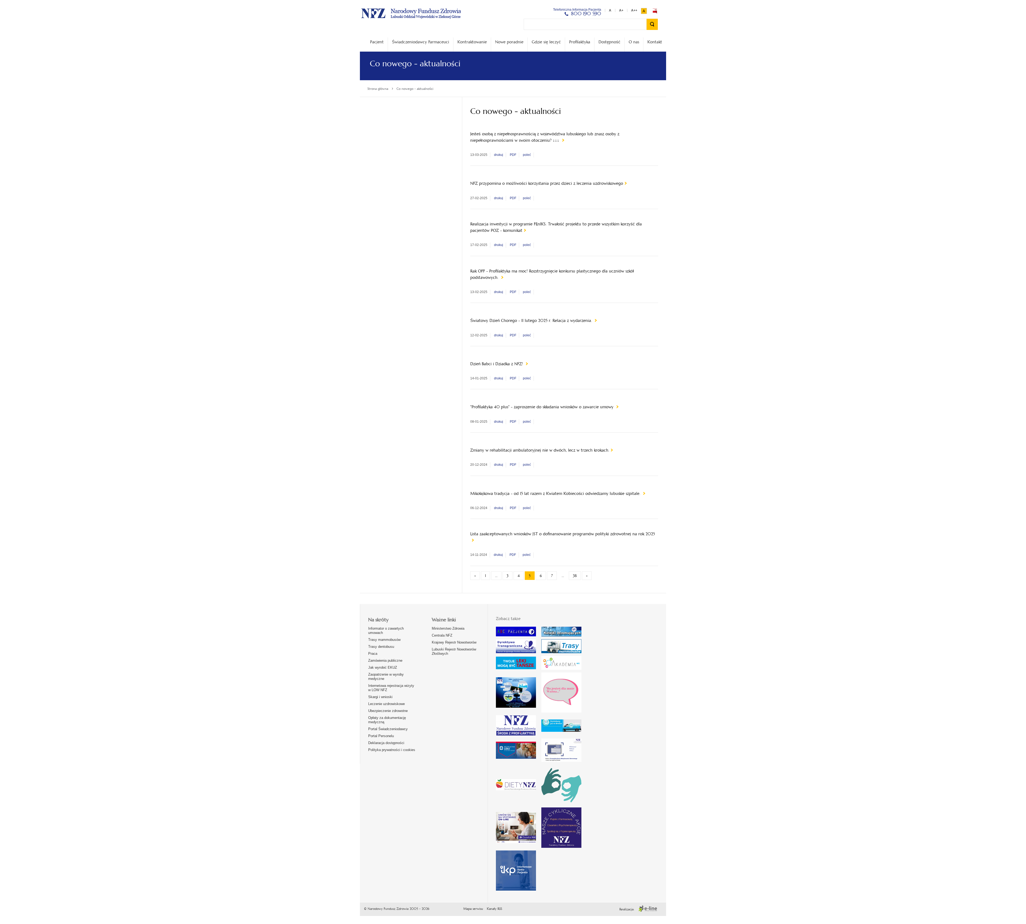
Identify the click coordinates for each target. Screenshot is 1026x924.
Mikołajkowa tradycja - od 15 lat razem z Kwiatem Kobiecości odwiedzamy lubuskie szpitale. (556, 493)
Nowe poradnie (509, 41)
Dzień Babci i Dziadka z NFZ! (497, 363)
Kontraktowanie (472, 41)
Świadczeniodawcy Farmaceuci (420, 41)
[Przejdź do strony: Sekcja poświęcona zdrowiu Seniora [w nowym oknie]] (516, 692)
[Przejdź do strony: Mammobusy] (561, 646)
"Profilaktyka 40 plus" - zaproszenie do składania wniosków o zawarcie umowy (542, 406)
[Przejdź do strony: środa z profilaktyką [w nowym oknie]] (516, 725)
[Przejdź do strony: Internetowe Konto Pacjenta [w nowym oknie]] (516, 870)
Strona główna (377, 89)
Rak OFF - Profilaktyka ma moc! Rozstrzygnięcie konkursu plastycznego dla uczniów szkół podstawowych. (552, 274)
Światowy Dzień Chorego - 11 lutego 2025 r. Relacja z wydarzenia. (531, 320)
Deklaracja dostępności (386, 743)
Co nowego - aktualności (415, 89)
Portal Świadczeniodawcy (388, 729)
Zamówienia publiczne (385, 661)
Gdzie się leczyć (546, 41)
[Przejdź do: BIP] (655, 11)
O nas (634, 41)
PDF (513, 155)
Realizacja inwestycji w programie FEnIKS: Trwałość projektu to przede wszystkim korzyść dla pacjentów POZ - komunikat (556, 227)
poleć (527, 155)
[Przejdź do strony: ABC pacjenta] (516, 632)
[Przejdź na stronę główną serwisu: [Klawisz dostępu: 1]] (411, 12)
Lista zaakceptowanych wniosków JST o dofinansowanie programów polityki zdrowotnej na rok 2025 (562, 533)
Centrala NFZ (442, 635)
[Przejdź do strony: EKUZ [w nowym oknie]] (561, 750)
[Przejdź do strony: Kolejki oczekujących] (561, 632)
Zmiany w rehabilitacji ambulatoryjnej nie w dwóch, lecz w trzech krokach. (539, 450)
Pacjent (377, 41)
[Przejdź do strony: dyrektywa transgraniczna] (516, 646)
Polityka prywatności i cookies (391, 750)
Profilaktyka (579, 41)
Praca (372, 654)
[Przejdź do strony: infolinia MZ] (516, 663)
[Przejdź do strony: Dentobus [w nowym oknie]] (561, 725)
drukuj (498, 155)
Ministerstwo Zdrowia (448, 628)
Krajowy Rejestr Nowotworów (454, 642)
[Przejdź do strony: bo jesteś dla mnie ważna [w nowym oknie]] (561, 692)
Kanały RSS (494, 909)
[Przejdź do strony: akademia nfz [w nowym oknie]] (561, 663)
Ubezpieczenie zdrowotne (388, 711)
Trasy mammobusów (384, 640)
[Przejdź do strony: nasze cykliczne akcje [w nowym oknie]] (561, 827)
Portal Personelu (381, 736)
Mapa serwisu (473, 909)
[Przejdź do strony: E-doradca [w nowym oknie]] (516, 827)
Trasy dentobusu (381, 647)
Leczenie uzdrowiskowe (386, 704)
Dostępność (609, 41)
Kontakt (654, 41)
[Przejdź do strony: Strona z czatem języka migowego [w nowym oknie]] (561, 785)
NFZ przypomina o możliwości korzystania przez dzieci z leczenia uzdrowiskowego (546, 183)
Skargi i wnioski (380, 697)
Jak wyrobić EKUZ (382, 667)
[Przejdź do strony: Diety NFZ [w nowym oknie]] (516, 784)
